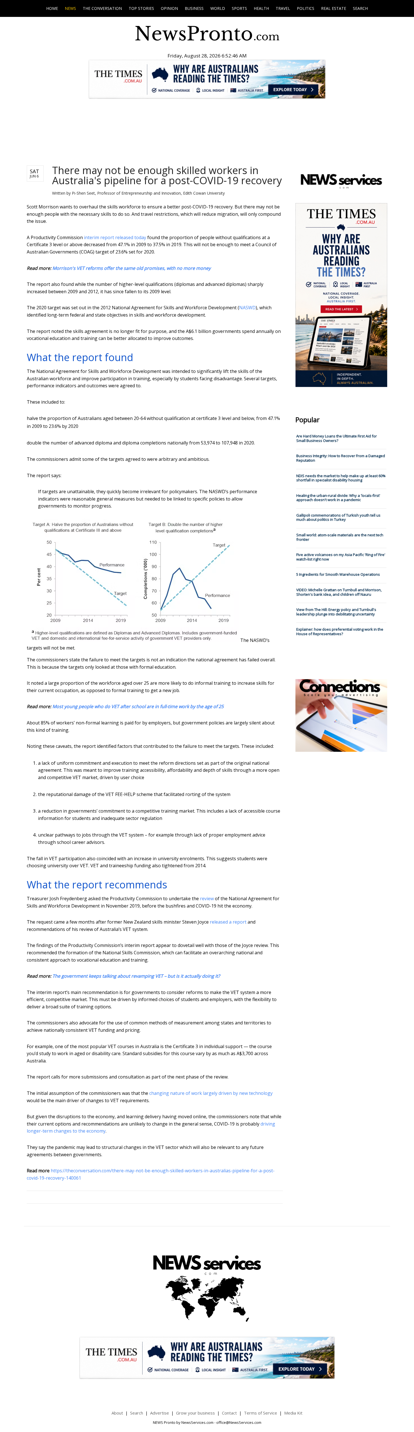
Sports (239, 8)
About (117, 1413)
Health (261, 8)
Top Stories (141, 8)
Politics (305, 8)
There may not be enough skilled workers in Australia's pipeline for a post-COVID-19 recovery (167, 175)
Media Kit (293, 1413)
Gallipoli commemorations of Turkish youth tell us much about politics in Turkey (338, 517)
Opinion (169, 8)
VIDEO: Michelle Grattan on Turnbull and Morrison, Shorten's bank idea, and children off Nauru (339, 592)
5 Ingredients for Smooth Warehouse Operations (338, 574)
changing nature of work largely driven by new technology (211, 1093)
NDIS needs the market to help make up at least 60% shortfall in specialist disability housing (341, 478)
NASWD (247, 307)
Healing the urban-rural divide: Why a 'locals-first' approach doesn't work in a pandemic (338, 497)
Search (360, 8)
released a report (228, 922)
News (70, 8)
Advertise (159, 1413)
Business (194, 8)
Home (52, 8)
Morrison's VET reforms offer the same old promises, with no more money (131, 268)
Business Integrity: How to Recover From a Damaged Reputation (340, 458)
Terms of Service (260, 1413)
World (217, 8)
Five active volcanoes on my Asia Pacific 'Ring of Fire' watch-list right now (340, 557)
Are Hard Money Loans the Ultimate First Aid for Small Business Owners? (336, 438)
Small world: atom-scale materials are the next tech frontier (339, 537)
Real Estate (333, 8)
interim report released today (115, 237)
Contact (229, 1413)
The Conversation (102, 8)
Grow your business (195, 1413)
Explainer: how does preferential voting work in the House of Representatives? (339, 631)
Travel (283, 8)
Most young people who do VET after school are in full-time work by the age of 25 (138, 706)
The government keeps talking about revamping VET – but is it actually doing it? (136, 976)
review (207, 898)
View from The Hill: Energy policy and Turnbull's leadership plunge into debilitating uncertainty (336, 612)
